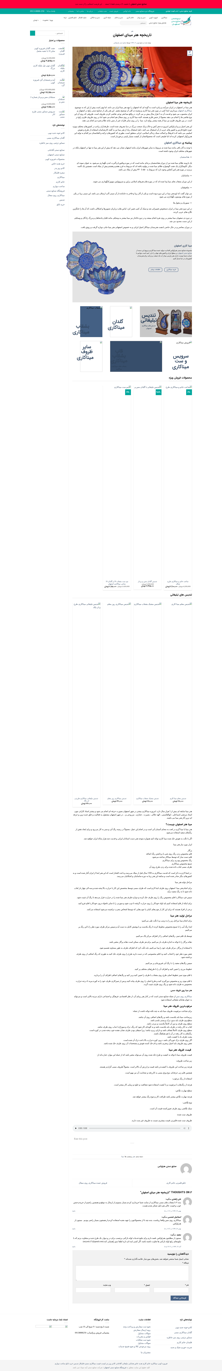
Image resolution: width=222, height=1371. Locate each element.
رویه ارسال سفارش (142, 1330)
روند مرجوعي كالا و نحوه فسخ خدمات (134, 1346)
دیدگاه (185, 1263)
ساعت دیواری (59, 186)
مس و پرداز (141, 17)
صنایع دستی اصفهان (185, 253)
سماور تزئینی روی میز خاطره (52, 143)
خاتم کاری (130, 17)
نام (187, 1285)
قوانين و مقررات (143, 1336)
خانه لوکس (127, 11)
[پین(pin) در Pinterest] (130, 1147)
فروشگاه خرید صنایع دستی (145, 11)
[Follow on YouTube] (79, 1340)
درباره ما (90, 11)
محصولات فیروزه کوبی (55, 159)
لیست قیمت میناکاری (97, 1364)
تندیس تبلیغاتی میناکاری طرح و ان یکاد (86, 799)
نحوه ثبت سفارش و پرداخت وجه (137, 1327)
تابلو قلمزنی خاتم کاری (176, 1183)
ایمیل (147, 1285)
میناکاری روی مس (184, 996)
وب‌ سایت (107, 1285)
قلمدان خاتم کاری (184, 1342)
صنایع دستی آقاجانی (56, 150)
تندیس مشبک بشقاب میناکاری (147, 798)
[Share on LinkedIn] (125, 1147)
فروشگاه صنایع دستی (55, 191)
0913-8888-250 (37, 11)
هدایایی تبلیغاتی (128, 1364)
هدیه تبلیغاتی (102, 11)
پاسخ (73, 1211)
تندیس (62, 200)
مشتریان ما (146, 1352)
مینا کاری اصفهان (183, 246)
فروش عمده (113, 11)
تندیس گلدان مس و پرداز (147, 581)
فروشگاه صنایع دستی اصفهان (115, 1367)
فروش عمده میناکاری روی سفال (92, 1183)
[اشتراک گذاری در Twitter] (134, 1147)
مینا (122, 1156)
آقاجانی (119, 1364)
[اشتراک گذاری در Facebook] (139, 1147)
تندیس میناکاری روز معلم (116, 798)
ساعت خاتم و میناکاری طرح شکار (177, 582)
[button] (34, 20)
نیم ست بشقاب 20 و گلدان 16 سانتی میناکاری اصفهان (117, 582)
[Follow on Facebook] (101, 1339)
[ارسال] (122, 23)
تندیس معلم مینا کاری (178, 798)
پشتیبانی (71, 11)
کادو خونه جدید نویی (56, 133)
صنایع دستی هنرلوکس (120, 43)
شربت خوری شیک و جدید (181, 1347)
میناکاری (164, 17)
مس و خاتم (119, 17)
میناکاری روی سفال (56, 195)
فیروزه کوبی (153, 17)
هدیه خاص (138, 1364)
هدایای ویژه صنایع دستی (157, 23)
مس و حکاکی (95, 17)
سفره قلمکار (82, 17)
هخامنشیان (184, 157)
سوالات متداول (144, 1333)
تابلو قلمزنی (72, 17)
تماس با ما (80, 11)
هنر (132, 31)
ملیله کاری (107, 17)
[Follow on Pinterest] (88, 1339)
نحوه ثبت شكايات (143, 1340)
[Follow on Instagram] (97, 1339)
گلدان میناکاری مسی (56, 138)
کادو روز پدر (59, 168)
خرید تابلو (61, 204)
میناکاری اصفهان (185, 111)
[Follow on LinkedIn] (84, 1339)
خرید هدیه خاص (58, 164)
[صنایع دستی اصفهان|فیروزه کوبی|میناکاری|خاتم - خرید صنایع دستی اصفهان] (181, 20)
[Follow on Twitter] (92, 1339)
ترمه (65, 17)
